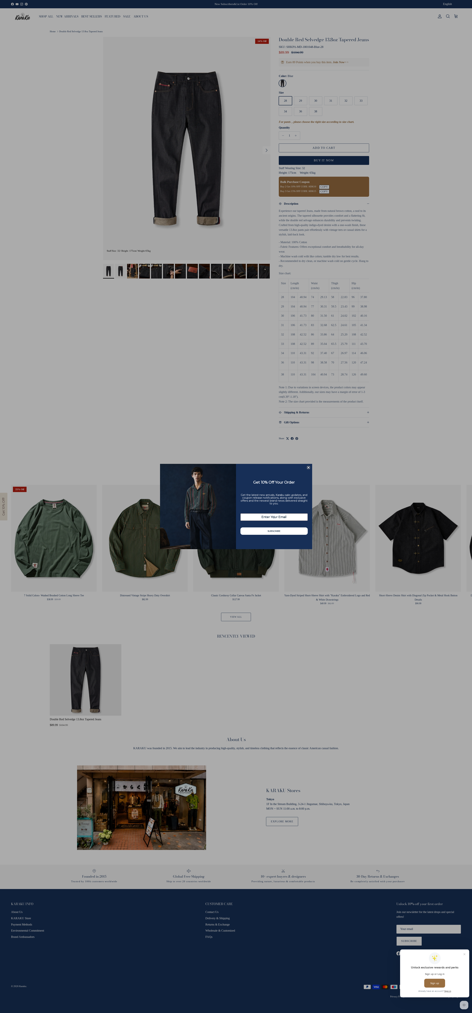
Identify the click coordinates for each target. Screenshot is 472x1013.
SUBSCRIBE (274, 531)
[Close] (308, 467)
